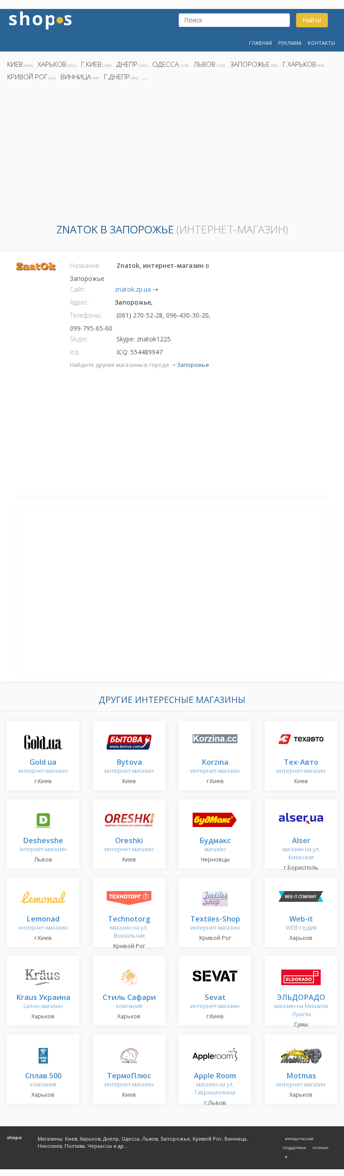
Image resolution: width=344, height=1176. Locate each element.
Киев (15, 64)
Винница (75, 76)
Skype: (79, 339)
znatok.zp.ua (133, 289)
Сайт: (78, 289)
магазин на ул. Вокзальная (129, 927)
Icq (74, 352)
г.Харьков (299, 64)
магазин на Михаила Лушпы (301, 1006)
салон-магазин (43, 1002)
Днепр (127, 64)
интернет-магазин (43, 767)
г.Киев (91, 64)
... (145, 76)
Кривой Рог (27, 76)
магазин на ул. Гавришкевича (215, 1084)
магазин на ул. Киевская (301, 849)
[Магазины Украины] (40, 19)
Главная (260, 42)
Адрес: (79, 302)
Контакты (321, 42)
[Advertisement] (172, 150)
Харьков (52, 64)
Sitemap (320, 1147)
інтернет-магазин (43, 845)
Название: (85, 265)
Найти (311, 20)
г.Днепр (117, 76)
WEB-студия (301, 923)
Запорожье (250, 64)
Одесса (165, 64)
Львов (204, 64)
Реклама (289, 42)
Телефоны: (86, 315)
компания (129, 1002)
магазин (215, 845)
